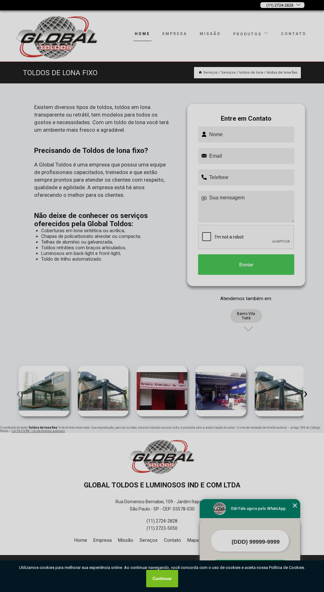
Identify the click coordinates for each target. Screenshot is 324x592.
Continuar (162, 578)
